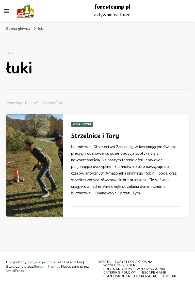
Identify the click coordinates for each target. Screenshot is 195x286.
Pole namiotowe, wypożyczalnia (134, 269)
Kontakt (170, 276)
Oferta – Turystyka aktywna (125, 262)
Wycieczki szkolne (120, 265)
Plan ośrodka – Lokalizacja (130, 276)
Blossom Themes (46, 266)
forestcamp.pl (112, 7)
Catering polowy (119, 272)
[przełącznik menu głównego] (6, 11)
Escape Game (154, 272)
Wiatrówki (82, 124)
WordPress (15, 270)
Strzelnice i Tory (95, 135)
